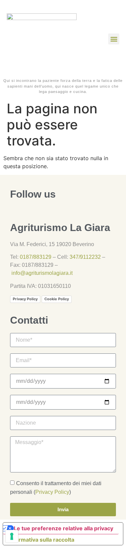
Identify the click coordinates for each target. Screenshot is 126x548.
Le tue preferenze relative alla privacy (63, 528)
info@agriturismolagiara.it (42, 273)
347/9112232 (85, 257)
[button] (113, 38)
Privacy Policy (25, 299)
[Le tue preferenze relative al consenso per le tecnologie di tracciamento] (11, 536)
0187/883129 (35, 257)
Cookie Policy (56, 299)
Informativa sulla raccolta (41, 539)
